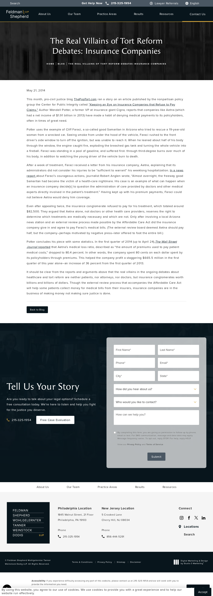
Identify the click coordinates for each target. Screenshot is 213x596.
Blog (61, 63)
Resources (167, 14)
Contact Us (197, 14)
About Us (44, 14)
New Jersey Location (118, 508)
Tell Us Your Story (43, 386)
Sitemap (121, 562)
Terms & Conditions (82, 562)
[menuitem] (181, 518)
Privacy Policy (134, 444)
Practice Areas (107, 14)
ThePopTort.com (85, 99)
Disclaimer (135, 562)
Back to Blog (37, 309)
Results (138, 14)
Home (50, 63)
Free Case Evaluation (55, 420)
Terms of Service (154, 444)
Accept (202, 592)
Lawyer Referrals (166, 3)
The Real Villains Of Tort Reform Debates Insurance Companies (117, 63)
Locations (191, 526)
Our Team (74, 14)
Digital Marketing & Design (194, 562)
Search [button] (15, 3)
